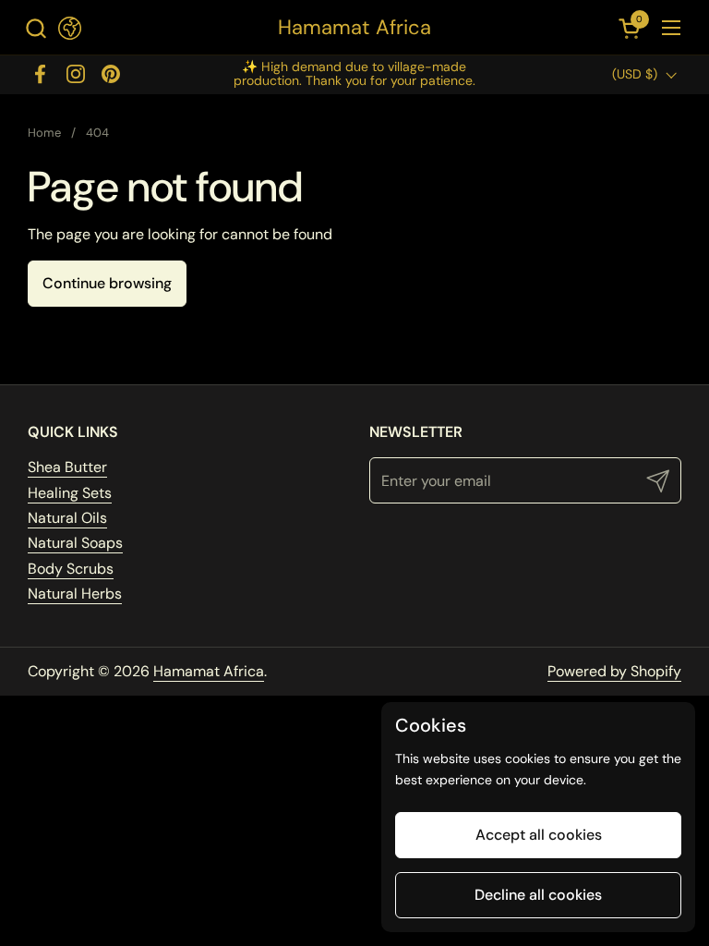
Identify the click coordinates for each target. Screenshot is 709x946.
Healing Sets (70, 493)
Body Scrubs (71, 568)
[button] (35, 28)
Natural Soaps (75, 542)
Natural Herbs (75, 593)
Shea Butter (67, 467)
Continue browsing (107, 283)
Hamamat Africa (354, 28)
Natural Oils (67, 518)
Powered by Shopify (614, 671)
